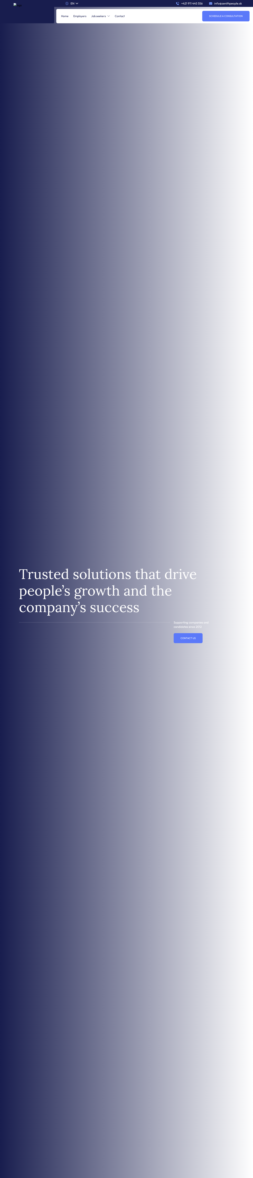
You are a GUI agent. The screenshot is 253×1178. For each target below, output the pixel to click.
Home (64, 16)
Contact (120, 16)
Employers (79, 16)
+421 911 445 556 (192, 3)
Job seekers (98, 16)
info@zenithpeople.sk (228, 3)
